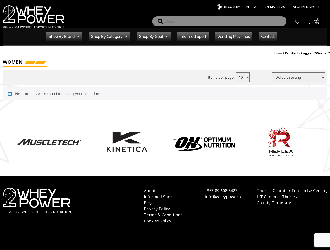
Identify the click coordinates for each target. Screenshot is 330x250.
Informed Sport (306, 6)
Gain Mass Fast (274, 6)
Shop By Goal (151, 36)
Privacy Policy (157, 208)
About (150, 190)
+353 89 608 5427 (221, 190)
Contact (268, 36)
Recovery (232, 6)
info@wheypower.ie (223, 196)
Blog (148, 202)
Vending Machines (234, 36)
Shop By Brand (62, 36)
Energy (250, 6)
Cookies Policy (157, 221)
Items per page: (221, 77)
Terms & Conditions (163, 214)
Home (277, 53)
